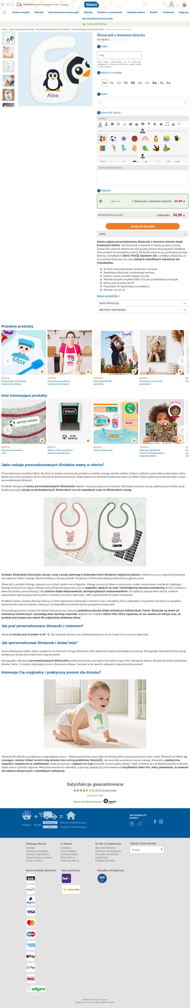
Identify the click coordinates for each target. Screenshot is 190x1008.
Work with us (68, 857)
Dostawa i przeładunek (108, 851)
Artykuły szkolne (70, 860)
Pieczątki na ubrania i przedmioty (107, 855)
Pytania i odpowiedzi (37, 854)
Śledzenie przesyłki (37, 851)
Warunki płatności (105, 847)
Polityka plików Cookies (104, 1002)
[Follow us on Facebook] (155, 822)
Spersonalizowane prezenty (22, 29)
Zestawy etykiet (69, 854)
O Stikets (66, 847)
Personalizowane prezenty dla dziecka (53, 29)
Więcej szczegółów (107, 296)
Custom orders (34, 860)
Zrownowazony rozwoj (39, 857)
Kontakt (30, 847)
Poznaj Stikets (68, 851)
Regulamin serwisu (84, 1002)
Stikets (4, 29)
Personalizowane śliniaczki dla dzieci (88, 29)
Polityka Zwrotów (105, 860)
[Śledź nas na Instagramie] (161, 822)
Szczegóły (64, 4)
